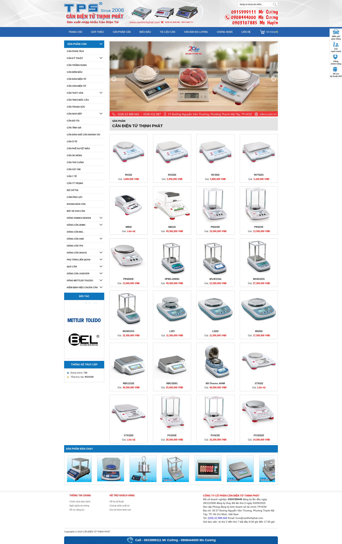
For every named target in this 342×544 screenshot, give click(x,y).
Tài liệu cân (167, 32)
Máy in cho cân (76, 211)
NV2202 (172, 174)
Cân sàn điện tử (76, 86)
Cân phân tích (75, 51)
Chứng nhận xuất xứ (119, 505)
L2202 (215, 331)
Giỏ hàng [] (272, 32)
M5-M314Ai (215, 279)
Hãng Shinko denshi (79, 218)
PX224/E (172, 435)
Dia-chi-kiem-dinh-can (120, 510)
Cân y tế (72, 176)
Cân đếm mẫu (74, 72)
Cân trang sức (76, 107)
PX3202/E (259, 435)
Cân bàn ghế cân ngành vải (83, 134)
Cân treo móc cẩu (78, 100)
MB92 (129, 227)
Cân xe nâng (74, 155)
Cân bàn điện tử (76, 79)
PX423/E (215, 435)
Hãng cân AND (75, 239)
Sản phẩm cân (122, 32)
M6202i (259, 331)
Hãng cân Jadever (78, 273)
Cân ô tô (72, 141)
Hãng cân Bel (75, 232)
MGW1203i (259, 279)
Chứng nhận (224, 32)
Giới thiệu (97, 32)
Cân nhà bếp (74, 114)
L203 (172, 331)
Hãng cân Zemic (76, 225)
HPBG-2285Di (172, 279)
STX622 (259, 383)
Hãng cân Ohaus (77, 253)
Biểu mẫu (145, 32)
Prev (114, 79)
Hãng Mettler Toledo (80, 280)
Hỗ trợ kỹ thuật (117, 501)
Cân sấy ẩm (74, 169)
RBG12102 (128, 383)
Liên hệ (246, 32)
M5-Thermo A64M (215, 383)
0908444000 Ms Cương (198, 540)
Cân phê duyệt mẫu (78, 148)
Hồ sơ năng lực (76, 510)
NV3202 (215, 174)
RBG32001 (172, 383)
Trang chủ (75, 32)
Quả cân (72, 266)
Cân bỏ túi (73, 121)
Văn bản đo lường (196, 32)
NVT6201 (259, 174)
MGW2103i (128, 331)
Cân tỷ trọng (75, 183)
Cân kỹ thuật (75, 58)
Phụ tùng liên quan (78, 259)
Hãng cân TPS (75, 246)
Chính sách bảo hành (79, 501)
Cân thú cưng (75, 162)
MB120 (172, 227)
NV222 (128, 174)
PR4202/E (128, 279)
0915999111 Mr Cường (161, 540)
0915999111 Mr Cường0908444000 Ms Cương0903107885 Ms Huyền (254, 17)
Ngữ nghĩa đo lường (79, 505)
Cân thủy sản (75, 93)
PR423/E (258, 227)
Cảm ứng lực (74, 197)
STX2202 (128, 435)
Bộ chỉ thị (72, 190)
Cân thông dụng (77, 65)
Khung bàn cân (76, 204)
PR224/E (215, 227)
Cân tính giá (74, 127)
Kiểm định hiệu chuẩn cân (82, 287)
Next (273, 79)
